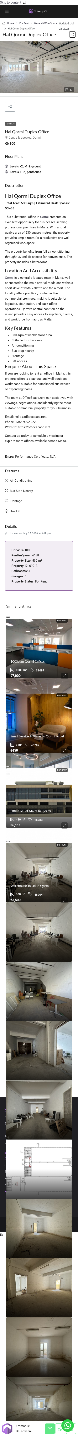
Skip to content (11, 2)
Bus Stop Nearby (21, 491)
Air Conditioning (21, 480)
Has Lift (15, 511)
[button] (72, 34)
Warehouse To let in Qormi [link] (30, 886)
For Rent (24, 23)
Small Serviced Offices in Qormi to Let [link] (37, 736)
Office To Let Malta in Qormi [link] (30, 811)
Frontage (16, 501)
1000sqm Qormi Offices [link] (27, 661)
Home (10, 23)
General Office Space (45, 23)
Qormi (44, 217)
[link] (39, 648)
